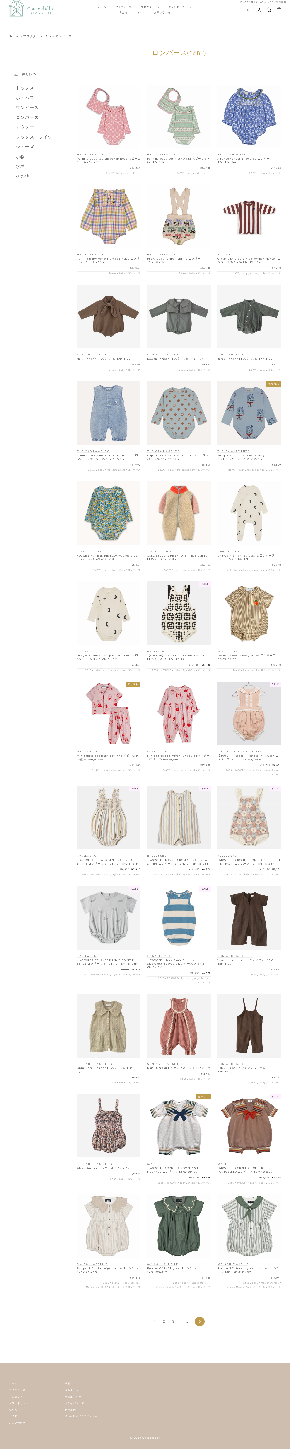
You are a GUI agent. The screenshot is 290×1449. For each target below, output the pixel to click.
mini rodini (258, 670)
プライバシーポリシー (78, 1403)
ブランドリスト (178, 7)
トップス (25, 88)
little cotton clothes (267, 770)
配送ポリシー (73, 1396)
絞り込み (28, 74)
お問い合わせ (162, 12)
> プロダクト (29, 36)
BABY (48, 36)
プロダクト (148, 7)
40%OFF (166, 670)
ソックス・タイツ (34, 137)
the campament (116, 470)
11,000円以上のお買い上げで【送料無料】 (264, 2)
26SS (229, 570)
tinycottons (118, 570)
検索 (67, 1383)
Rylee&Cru (189, 670)
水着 (20, 166)
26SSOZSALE (175, 978)
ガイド (141, 12)
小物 (20, 157)
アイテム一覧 (123, 7)
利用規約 (70, 1410)
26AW (110, 173)
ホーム (102, 7)
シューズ (25, 147)
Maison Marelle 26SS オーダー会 (105, 1287)
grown (254, 273)
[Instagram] (248, 10)
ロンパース (64, 36)
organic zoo (258, 570)
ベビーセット (132, 173)
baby (119, 173)
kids (263, 273)
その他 (23, 176)
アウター (25, 127)
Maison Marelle (130, 1282)
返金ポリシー (73, 1390)
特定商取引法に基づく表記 (81, 1416)
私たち (123, 12)
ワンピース (27, 108)
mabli (191, 1182)
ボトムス (25, 98)
